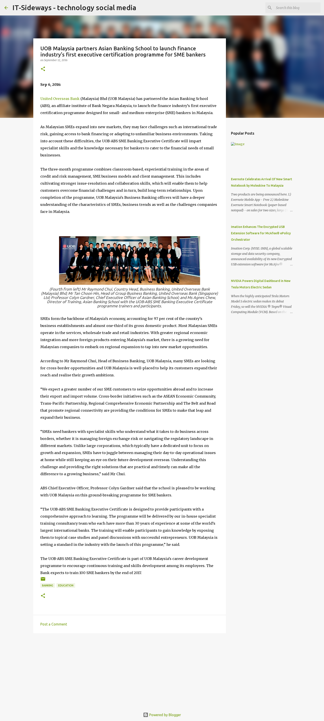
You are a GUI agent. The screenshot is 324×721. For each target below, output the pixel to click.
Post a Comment (53, 624)
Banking (47, 585)
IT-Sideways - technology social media (74, 7)
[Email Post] (43, 580)
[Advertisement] (130, 671)
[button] (43, 69)
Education (65, 585)
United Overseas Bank (60, 98)
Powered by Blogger (164, 715)
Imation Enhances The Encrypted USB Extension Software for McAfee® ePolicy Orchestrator (261, 233)
